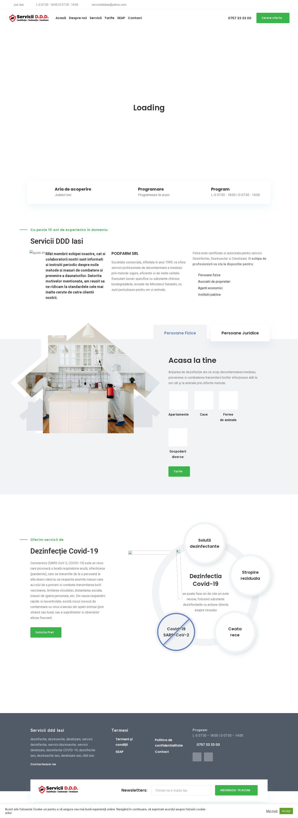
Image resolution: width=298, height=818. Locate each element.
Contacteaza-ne (43, 764)
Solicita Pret (44, 632)
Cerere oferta (272, 18)
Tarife (178, 471)
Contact (162, 751)
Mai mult (272, 811)
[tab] (180, 333)
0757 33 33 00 (239, 18)
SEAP (119, 751)
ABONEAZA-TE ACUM (235, 790)
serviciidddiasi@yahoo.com (108, 4)
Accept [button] (286, 811)
